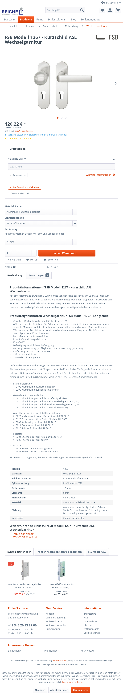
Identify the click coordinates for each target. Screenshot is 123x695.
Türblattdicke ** (17, 158)
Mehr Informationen (73, 681)
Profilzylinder (51, 650)
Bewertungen (38, 275)
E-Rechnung (14, 650)
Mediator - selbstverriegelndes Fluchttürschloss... (24, 586)
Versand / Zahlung (56, 617)
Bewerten (52, 259)
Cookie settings (92, 632)
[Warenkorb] (118, 10)
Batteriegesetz (91, 628)
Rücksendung (53, 628)
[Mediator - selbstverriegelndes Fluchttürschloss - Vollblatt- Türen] (25, 570)
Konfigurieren (80, 689)
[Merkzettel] (102, 10)
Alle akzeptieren (59, 689)
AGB (86, 617)
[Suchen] (82, 10)
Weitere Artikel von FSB (24, 536)
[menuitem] (65, 10)
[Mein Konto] (110, 10)
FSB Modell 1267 (97, 551)
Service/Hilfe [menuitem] (111, 2)
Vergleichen (14, 259)
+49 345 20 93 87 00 (22, 625)
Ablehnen (40, 689)
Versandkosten (59, 660)
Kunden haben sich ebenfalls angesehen (60, 551)
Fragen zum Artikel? (23, 533)
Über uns (89, 625)
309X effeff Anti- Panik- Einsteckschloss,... (61, 586)
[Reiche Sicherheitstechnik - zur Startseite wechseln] (13, 11)
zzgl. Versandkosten (24, 130)
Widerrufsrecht (54, 621)
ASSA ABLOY (87, 650)
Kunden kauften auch (19, 551)
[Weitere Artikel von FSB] (106, 40)
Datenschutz (90, 621)
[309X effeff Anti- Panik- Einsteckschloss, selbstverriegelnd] (61, 570)
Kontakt (50, 613)
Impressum (90, 613)
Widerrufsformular (56, 625)
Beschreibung (14, 275)
